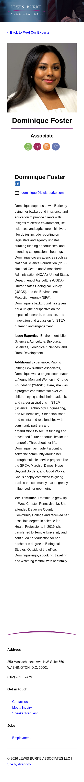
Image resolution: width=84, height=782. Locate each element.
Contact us (20, 702)
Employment (21, 738)
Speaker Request (25, 713)
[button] (74, 10)
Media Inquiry (22, 707)
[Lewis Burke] (26, 10)
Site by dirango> (19, 764)
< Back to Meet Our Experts (28, 32)
